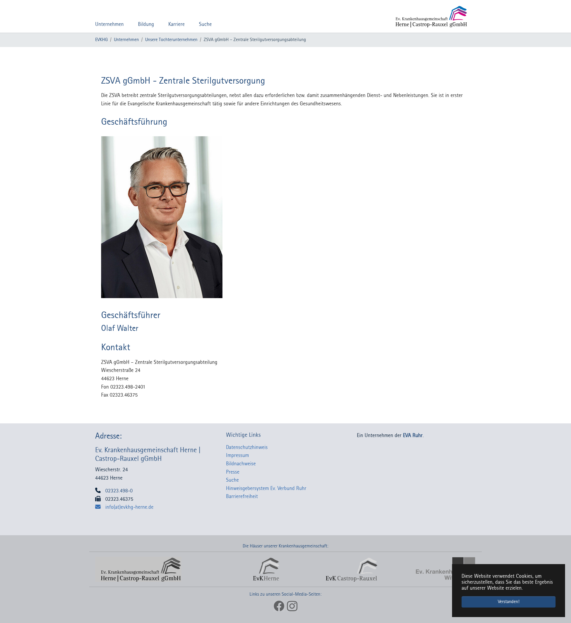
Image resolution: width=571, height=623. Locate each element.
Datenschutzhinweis (247, 447)
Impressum (237, 455)
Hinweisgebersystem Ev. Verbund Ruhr (266, 488)
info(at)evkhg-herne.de (129, 507)
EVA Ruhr (413, 435)
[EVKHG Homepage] (429, 16)
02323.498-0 (119, 491)
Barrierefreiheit (242, 496)
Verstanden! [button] (508, 602)
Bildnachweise (241, 464)
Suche (232, 480)
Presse (232, 472)
